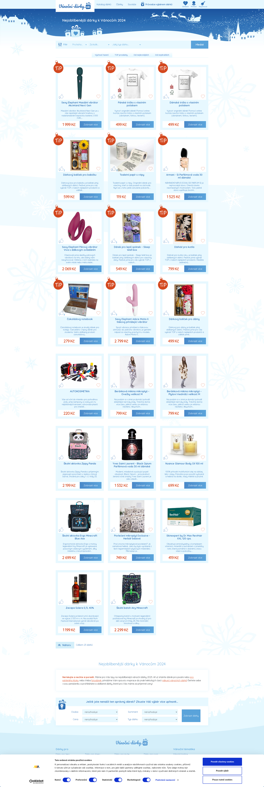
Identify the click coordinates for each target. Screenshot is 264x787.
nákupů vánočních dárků (174, 680)
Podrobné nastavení (165, 780)
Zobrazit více (91, 124)
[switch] (93, 780)
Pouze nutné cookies (222, 779)
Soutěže (132, 4)
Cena (75, 719)
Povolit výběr (222, 771)
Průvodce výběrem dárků (158, 4)
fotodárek (96, 680)
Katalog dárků (104, 4)
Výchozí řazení (101, 55)
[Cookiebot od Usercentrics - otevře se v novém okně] (36, 782)
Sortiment (133, 712)
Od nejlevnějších (141, 55)
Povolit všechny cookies (222, 761)
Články (119, 4)
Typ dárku (133, 719)
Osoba (74, 712)
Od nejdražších (162, 55)
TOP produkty (121, 55)
